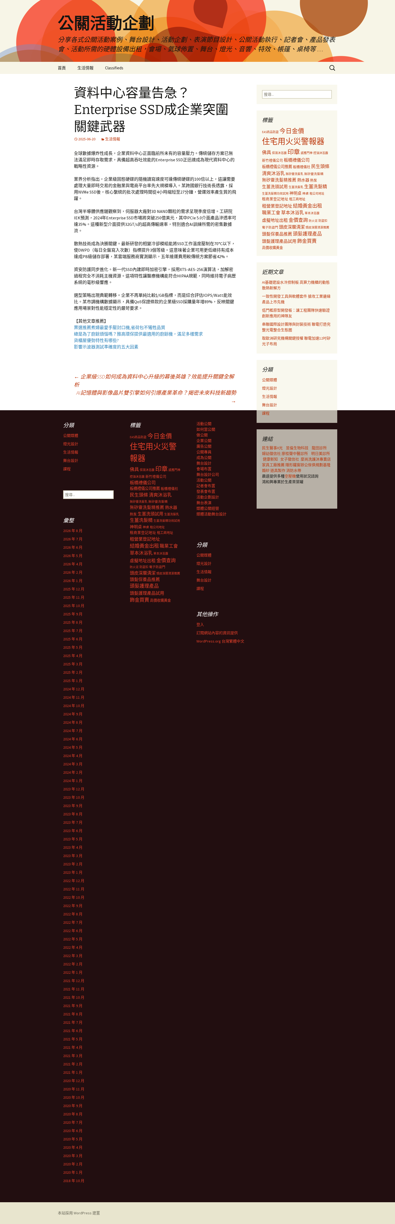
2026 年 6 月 (72, 547)
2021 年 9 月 (72, 1005)
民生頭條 (320, 166)
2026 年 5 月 (72, 555)
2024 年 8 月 (72, 722)
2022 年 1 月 (72, 972)
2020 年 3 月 (72, 1155)
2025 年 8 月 (72, 622)
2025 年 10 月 (73, 605)
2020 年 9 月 (72, 1105)
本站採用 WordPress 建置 (79, 1213)
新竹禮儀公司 (272, 160)
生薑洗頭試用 (275, 186)
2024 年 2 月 (72, 772)
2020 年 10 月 (73, 1097)
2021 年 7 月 (72, 1022)
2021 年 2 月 (72, 1064)
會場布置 (203, 468)
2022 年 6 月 (72, 930)
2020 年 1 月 (72, 1172)
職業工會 (271, 213)
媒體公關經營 (207, 508)
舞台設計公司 (207, 474)
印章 (294, 152)
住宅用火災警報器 (293, 141)
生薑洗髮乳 (296, 187)
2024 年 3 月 (72, 764)
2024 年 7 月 (72, 730)
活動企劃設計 (207, 497)
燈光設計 (269, 388)
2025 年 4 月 (72, 655)
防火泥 (313, 221)
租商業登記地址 (275, 199)
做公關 (202, 435)
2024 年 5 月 (72, 747)
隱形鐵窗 (292, 464)
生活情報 (85, 67)
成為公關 (203, 457)
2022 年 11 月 (73, 889)
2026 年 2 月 (72, 572)
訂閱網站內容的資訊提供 (217, 632)
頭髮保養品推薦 (277, 234)
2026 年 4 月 (72, 564)
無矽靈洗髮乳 (294, 174)
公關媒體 (269, 379)
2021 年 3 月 (72, 1055)
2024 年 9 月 (72, 714)
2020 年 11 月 (73, 1089)
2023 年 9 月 (72, 805)
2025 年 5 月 (72, 647)
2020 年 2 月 (72, 1164)
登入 (200, 624)
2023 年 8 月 (72, 814)
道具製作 (278, 470)
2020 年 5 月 (72, 1139)
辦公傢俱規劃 (311, 464)
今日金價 (291, 131)
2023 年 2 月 (72, 864)
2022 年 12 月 (73, 880)
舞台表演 (203, 502)
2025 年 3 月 (72, 664)
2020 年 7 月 (72, 1122)
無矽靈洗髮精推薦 (279, 180)
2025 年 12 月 (73, 589)
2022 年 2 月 (72, 964)
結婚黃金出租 (307, 206)
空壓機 (290, 476)
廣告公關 (203, 446)
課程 (266, 413)
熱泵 (313, 180)
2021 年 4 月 (72, 1047)
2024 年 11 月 (73, 697)
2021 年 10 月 (73, 997)
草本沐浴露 (312, 213)
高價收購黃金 (272, 247)
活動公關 (203, 423)
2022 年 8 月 (72, 914)
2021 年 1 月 (72, 1072)
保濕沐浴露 (279, 153)
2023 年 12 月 (73, 789)
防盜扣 (322, 221)
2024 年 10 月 (73, 705)
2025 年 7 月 (72, 630)
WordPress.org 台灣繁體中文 (220, 641)
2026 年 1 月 (72, 580)
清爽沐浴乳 (273, 173)
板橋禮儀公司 (297, 160)
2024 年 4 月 (72, 755)
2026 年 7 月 (72, 539)
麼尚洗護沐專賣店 (316, 459)
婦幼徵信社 (272, 453)
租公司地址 (317, 193)
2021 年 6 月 (72, 1030)
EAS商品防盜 (270, 132)
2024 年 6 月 (72, 739)
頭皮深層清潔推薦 (317, 227)
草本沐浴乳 (292, 213)
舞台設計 (269, 404)
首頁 (62, 67)
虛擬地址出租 (275, 220)
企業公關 (203, 440)
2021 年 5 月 (72, 1039)
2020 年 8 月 (72, 1114)
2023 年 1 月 (72, 872)
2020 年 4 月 (72, 1147)
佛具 (266, 152)
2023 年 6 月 (72, 830)
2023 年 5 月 (72, 839)
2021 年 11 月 (73, 989)
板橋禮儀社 (301, 167)
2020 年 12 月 (73, 1080)
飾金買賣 (307, 241)
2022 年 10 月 (73, 897)
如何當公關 (205, 429)
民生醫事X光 (272, 447)
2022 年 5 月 (72, 939)
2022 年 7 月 (72, 922)
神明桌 (295, 193)
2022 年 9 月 (72, 905)
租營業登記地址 (277, 206)
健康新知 (270, 459)
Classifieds (114, 67)
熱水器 (303, 180)
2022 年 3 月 (72, 955)
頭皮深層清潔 (292, 227)
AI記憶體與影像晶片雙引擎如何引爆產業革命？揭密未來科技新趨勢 (156, 396)
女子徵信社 (289, 459)
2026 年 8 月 (72, 530)
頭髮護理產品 (307, 234)
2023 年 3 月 (72, 855)
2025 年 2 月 (72, 672)
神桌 (305, 193)
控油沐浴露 (320, 153)
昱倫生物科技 (297, 447)
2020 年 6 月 (72, 1130)
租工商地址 (297, 199)
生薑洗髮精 (315, 187)
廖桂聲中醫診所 (295, 453)
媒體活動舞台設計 (211, 514)
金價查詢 (298, 220)
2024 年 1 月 (72, 780)
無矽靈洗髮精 (314, 174)
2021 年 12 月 (73, 980)
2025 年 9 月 (72, 614)
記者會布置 (205, 485)
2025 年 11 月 (73, 597)
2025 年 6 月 (72, 639)
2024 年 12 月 (73, 689)
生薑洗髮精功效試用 (275, 193)
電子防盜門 (270, 227)
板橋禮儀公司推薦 (277, 166)
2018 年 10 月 (73, 1180)
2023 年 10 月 (73, 797)
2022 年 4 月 (72, 947)
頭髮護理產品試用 (279, 241)
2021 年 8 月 (72, 1014)
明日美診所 (320, 453)
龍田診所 (319, 447)
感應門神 (307, 153)
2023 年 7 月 (72, 822)
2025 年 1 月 (72, 680)
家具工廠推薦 (273, 464)
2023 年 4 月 (72, 847)
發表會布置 (205, 491)
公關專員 (203, 451)
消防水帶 (293, 470)
